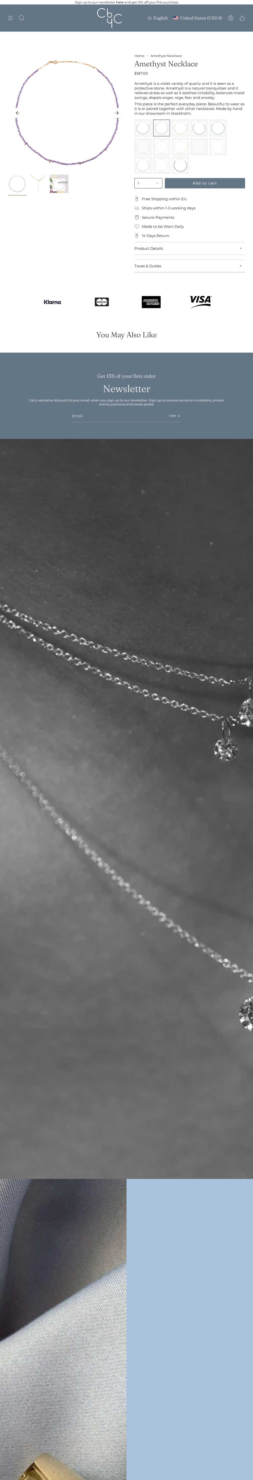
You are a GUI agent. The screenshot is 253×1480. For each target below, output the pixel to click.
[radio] (142, 128)
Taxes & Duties (147, 266)
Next (117, 113)
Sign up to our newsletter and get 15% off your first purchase (126, 2)
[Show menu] (10, 18)
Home (139, 56)
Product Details (148, 248)
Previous (18, 113)
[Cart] (242, 18)
